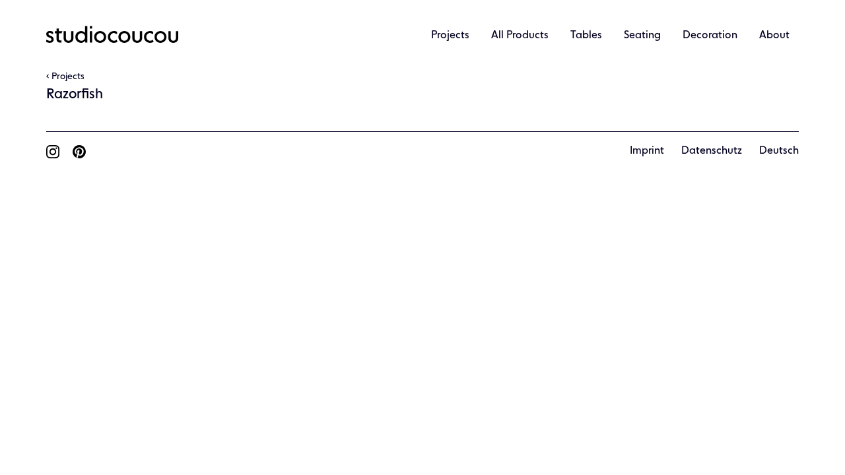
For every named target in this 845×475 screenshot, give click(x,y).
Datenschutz (711, 151)
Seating (642, 35)
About (774, 35)
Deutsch (779, 151)
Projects (450, 35)
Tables (586, 35)
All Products (520, 35)
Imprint (647, 151)
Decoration (710, 35)
